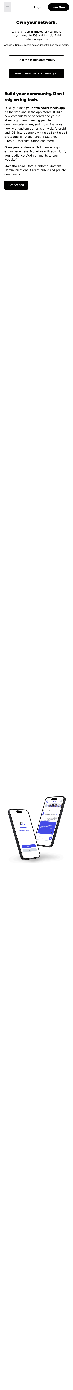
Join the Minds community (36, 59)
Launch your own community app (36, 73)
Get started (16, 185)
